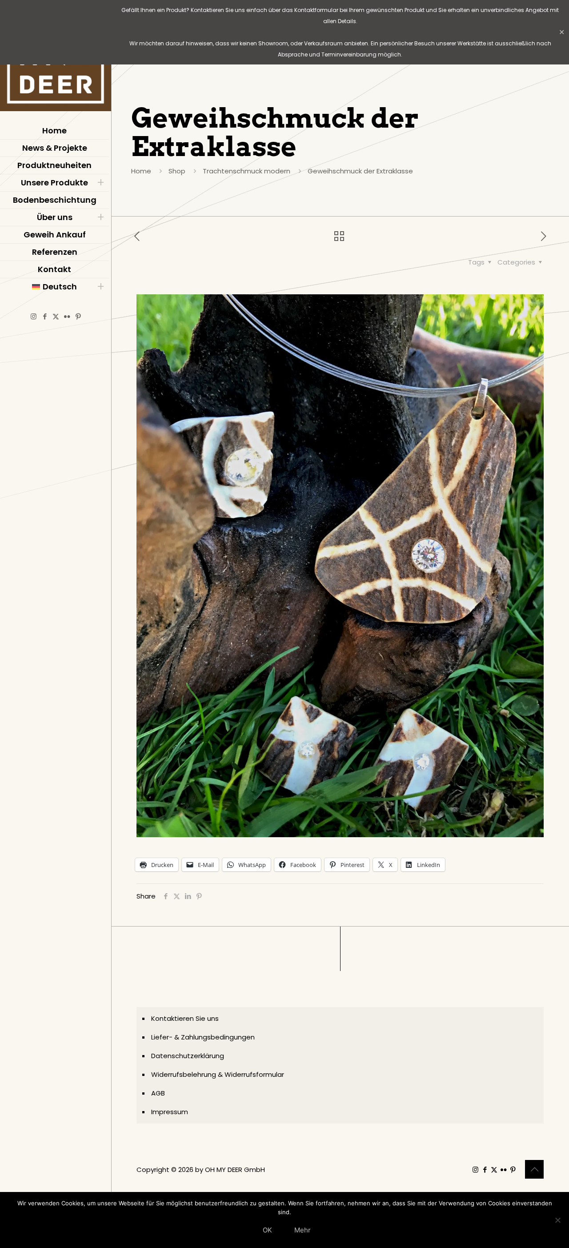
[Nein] (557, 1220)
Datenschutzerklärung (187, 1055)
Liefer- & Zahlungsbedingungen (203, 1037)
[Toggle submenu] (100, 182)
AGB (158, 1093)
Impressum (169, 1111)
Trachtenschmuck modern (246, 171)
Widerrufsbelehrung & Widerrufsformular (217, 1074)
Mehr (302, 1230)
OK (267, 1230)
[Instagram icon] (33, 316)
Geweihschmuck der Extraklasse (360, 171)
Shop (176, 171)
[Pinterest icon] (78, 316)
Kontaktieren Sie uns (185, 1018)
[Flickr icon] (67, 316)
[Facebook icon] (44, 316)
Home (141, 171)
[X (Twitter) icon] (55, 316)
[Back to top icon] (534, 1169)
